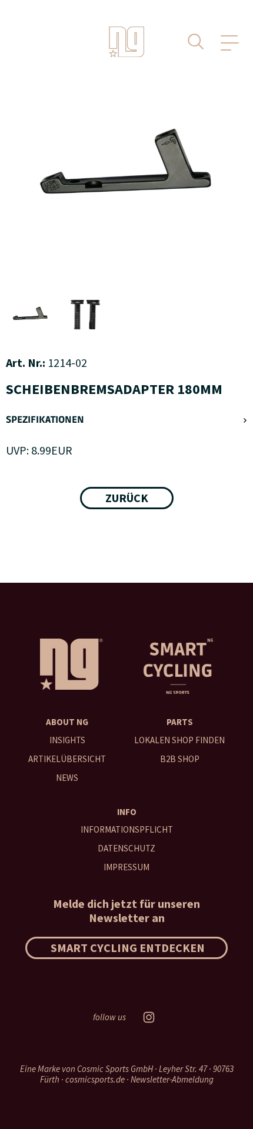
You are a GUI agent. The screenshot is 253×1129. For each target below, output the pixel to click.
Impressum (126, 867)
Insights (67, 740)
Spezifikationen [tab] (45, 420)
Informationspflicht (127, 829)
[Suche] (196, 42)
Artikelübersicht (67, 758)
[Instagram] (149, 1017)
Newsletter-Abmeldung (172, 1079)
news (67, 777)
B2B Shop (179, 758)
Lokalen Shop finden (179, 740)
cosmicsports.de (95, 1079)
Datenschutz (126, 848)
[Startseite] (126, 42)
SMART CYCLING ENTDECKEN (128, 947)
